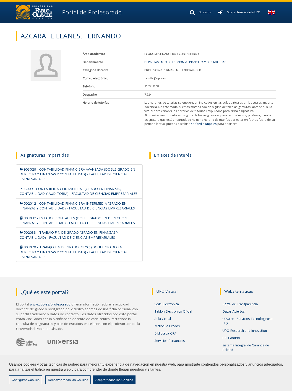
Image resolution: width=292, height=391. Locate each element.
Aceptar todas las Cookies (114, 380)
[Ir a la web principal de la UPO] (38, 12)
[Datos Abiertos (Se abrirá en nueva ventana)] (26, 342)
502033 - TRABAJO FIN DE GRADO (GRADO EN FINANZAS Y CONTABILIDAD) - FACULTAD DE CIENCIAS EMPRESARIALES (69, 234)
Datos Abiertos (233, 311)
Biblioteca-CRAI (165, 333)
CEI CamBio (231, 338)
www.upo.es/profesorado (50, 304)
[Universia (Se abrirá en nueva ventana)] (62, 341)
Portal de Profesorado (91, 12)
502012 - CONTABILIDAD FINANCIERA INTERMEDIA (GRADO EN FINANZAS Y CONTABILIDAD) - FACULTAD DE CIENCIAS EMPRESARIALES (77, 205)
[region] (146, 373)
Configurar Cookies (25, 380)
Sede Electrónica (166, 304)
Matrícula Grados (167, 326)
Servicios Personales (169, 340)
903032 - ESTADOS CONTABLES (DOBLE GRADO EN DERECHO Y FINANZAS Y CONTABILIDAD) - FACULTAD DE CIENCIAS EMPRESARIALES (77, 220)
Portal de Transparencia (240, 304)
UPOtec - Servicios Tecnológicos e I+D (247, 320)
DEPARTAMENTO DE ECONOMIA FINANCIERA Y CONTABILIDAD (185, 62)
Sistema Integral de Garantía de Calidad (245, 347)
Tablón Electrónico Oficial (173, 311)
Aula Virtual (162, 318)
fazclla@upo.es (206, 124)
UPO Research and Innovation (244, 330)
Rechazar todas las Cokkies (68, 380)
